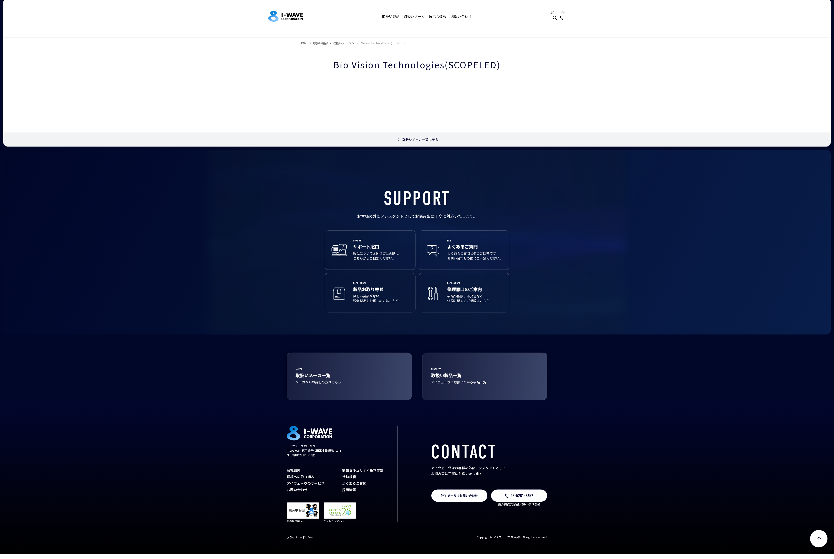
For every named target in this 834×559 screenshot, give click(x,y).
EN (563, 12)
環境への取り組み (300, 478)
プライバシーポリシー (300, 539)
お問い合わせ (461, 16)
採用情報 (349, 491)
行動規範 (349, 478)
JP (552, 12)
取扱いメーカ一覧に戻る (417, 141)
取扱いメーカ (414, 16)
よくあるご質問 (354, 484)
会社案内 (294, 471)
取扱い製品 (390, 16)
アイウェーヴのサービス (306, 484)
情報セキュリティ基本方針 (363, 471)
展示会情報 (437, 16)
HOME (304, 45)
